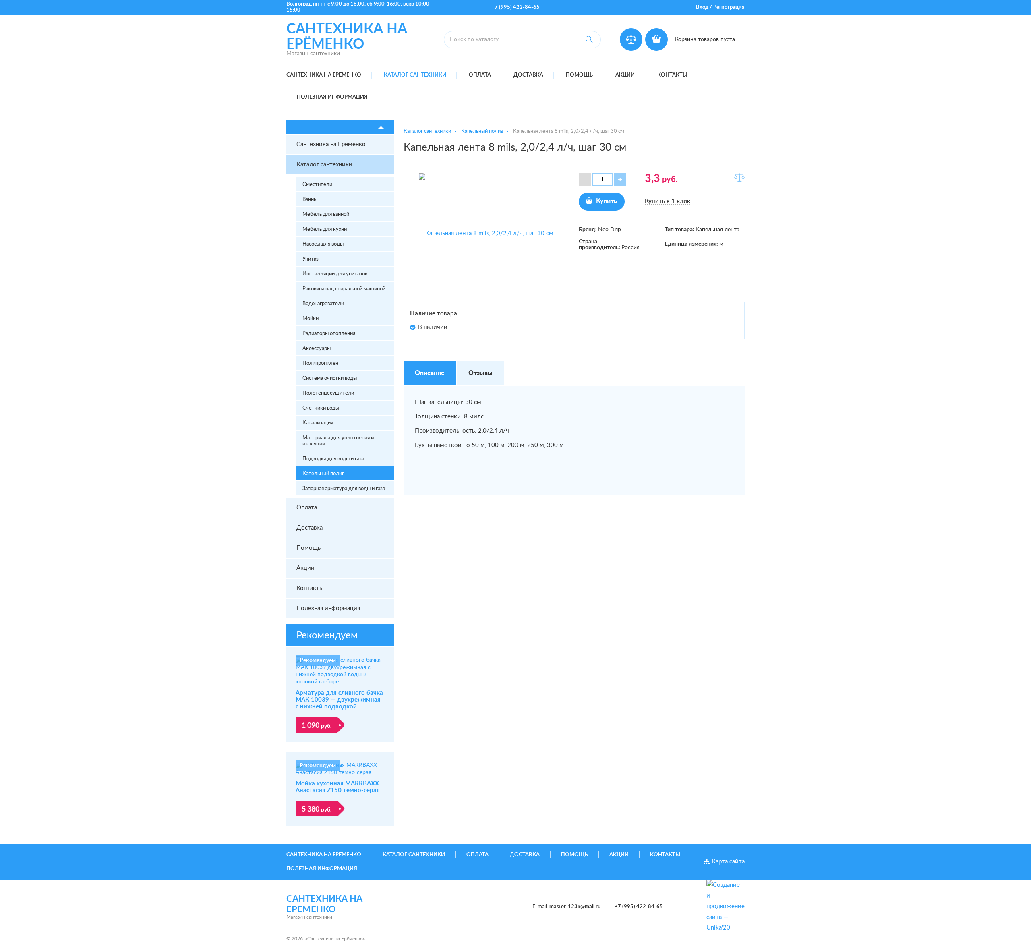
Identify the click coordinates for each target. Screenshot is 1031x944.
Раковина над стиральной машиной (343, 289)
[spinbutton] (602, 179)
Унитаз (310, 259)
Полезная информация (332, 97)
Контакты (672, 75)
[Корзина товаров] (656, 39)
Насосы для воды (323, 244)
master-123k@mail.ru (574, 906)
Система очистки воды (329, 378)
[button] (620, 179)
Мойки (310, 318)
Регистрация (729, 7)
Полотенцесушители (328, 393)
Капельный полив (323, 473)
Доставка (528, 75)
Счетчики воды (320, 408)
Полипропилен (320, 363)
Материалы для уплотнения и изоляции (338, 441)
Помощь (579, 75)
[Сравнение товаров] (631, 39)
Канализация (317, 423)
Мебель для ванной (325, 214)
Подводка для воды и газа (333, 459)
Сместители (317, 184)
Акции (625, 75)
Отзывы (480, 373)
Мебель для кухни (324, 229)
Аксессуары (316, 348)
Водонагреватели (323, 303)
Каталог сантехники (415, 75)
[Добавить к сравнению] (739, 177)
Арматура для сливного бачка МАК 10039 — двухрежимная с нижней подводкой (339, 700)
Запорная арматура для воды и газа (343, 488)
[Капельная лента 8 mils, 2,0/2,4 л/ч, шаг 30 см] (486, 233)
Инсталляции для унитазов (334, 274)
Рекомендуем (327, 635)
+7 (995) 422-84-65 (515, 7)
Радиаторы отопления (328, 333)
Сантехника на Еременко (323, 75)
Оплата (480, 75)
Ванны (309, 199)
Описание (430, 373)
